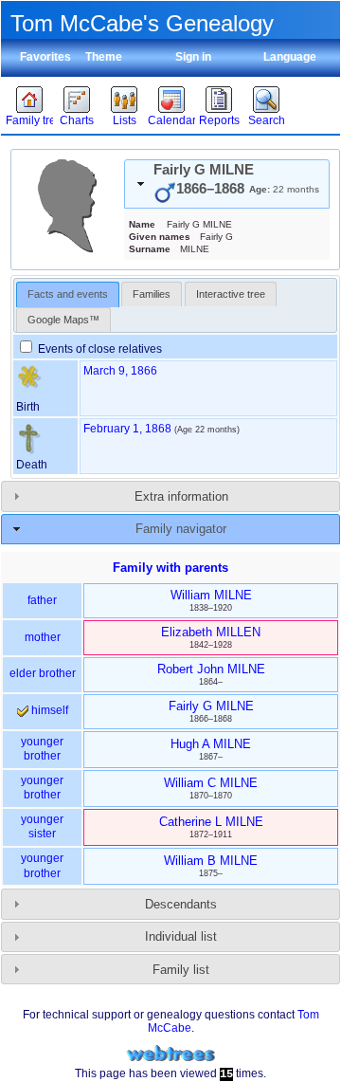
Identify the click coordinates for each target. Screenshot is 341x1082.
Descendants (181, 904)
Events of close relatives (98, 349)
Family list (181, 970)
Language (289, 57)
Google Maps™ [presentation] (63, 319)
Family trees (29, 120)
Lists (124, 120)
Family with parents (170, 567)
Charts (77, 120)
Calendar (171, 120)
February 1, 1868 (127, 428)
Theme (103, 57)
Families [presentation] (151, 294)
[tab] (227, 184)
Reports (219, 120)
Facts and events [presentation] (67, 294)
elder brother (42, 673)
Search (266, 120)
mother (43, 637)
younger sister (42, 827)
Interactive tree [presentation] (230, 294)
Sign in (193, 57)
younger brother (42, 749)
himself (48, 710)
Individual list (181, 936)
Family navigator (180, 529)
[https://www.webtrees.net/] (170, 1054)
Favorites (45, 57)
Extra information (181, 496)
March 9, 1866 (120, 370)
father (42, 600)
